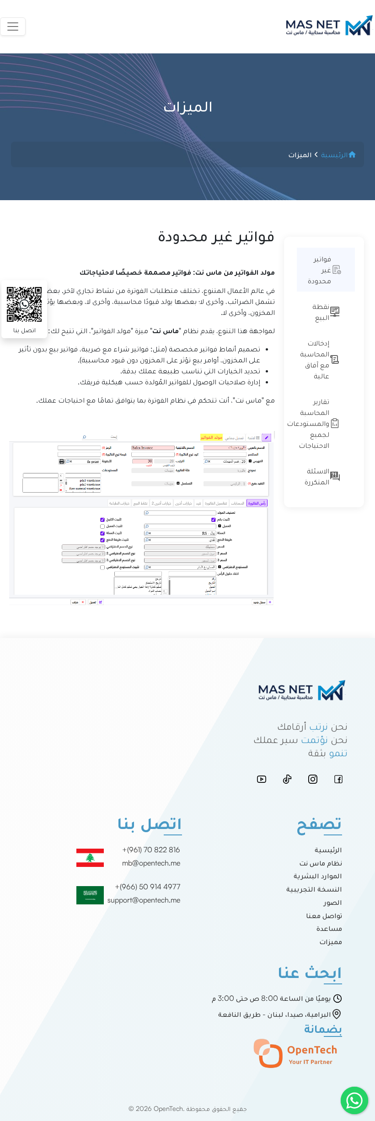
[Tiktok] (287, 779)
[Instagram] (313, 779)
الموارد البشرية (318, 875)
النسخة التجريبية (314, 888)
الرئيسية (328, 849)
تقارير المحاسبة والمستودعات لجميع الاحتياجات (312, 423)
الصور (333, 902)
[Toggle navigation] (13, 26)
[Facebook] (338, 779)
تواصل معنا (324, 915)
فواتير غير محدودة (319, 269)
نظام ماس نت (320, 862)
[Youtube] (261, 779)
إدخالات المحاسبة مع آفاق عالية (314, 359)
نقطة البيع (320, 312)
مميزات (330, 941)
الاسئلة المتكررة (317, 476)
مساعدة (329, 928)
